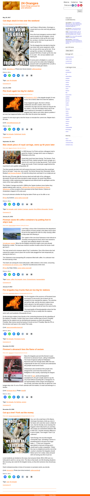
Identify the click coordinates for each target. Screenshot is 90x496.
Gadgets (68, 96)
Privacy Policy (52, 495)
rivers (24, 279)
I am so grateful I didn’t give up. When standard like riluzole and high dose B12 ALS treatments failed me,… (74, 24)
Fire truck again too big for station (18, 91)
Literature (68, 109)
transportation (40, 279)
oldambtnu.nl (11, 69)
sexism (24, 402)
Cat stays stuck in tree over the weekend (21, 21)
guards (31, 209)
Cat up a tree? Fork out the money (18, 412)
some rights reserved (21, 198)
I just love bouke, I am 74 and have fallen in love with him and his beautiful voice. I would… (73, 33)
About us (66, 2)
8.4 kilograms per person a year (12, 264)
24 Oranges (29, 3)
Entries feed (68, 140)
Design (67, 84)
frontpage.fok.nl (11, 390)
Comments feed (69, 142)
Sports (67, 125)
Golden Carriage (23, 209)
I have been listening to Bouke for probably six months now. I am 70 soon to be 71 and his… (74, 41)
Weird (16, 94)
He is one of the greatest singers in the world (74, 37)
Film (66, 92)
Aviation (67, 78)
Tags (80, 2)
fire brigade (13, 80)
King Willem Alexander (41, 209)
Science (67, 121)
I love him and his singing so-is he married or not (73, 29)
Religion (67, 119)
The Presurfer (69, 63)
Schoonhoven (31, 279)
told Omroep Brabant (14, 173)
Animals (11, 24)
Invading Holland (70, 57)
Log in (67, 138)
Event (67, 88)
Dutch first (68, 86)
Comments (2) (7, 485)
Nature (67, 113)
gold (15, 209)
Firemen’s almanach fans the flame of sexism (23, 349)
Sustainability (69, 127)
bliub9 (23, 390)
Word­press (42, 495)
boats (8, 279)
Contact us (74, 2)
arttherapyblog (34, 470)
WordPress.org (69, 144)
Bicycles (68, 80)
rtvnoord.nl (10, 470)
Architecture (68, 72)
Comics (67, 82)
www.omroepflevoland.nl (14, 327)
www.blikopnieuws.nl (13, 122)
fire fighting (17, 402)
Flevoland (17, 339)
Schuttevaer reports (9, 243)
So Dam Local (69, 61)
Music (67, 111)
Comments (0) (7, 83)
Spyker (51, 209)
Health (67, 103)
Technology (68, 129)
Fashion (67, 90)
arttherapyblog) (36, 69)
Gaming (67, 98)
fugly (33, 376)
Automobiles (12, 94)
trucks (24, 134)
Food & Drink (12, 225)
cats (8, 80)
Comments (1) (7, 212)
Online (67, 115)
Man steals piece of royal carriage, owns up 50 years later (29, 145)
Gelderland (17, 134)
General (11, 353)
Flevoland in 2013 (31, 97)
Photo (5, 198)
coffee (12, 279)
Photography (69, 117)
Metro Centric (69, 59)
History (67, 105)
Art (66, 74)
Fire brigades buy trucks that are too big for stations (26, 290)
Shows (67, 123)
